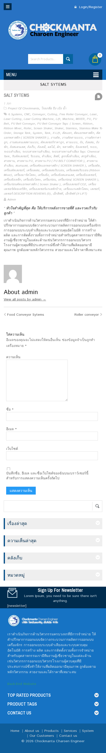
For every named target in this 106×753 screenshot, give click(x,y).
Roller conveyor (86, 314)
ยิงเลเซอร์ (81, 147)
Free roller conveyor (73, 114)
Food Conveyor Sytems (25, 314)
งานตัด (55, 138)
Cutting (52, 114)
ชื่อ (9, 409)
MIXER (80, 119)
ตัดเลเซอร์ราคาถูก (52, 142)
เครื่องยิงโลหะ (32, 180)
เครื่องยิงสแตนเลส (62, 175)
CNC (27, 114)
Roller (27, 128)
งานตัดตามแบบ (72, 138)
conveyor (38, 114)
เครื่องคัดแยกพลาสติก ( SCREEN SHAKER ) (58, 166)
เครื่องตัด (94, 166)
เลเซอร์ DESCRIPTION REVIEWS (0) (27, 194)
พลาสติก (67, 147)
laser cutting (12, 119)
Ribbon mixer (12, 128)
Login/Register (90, 7)
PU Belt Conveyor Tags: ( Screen (59, 124)
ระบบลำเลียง (12, 152)
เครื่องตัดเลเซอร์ (14, 170)
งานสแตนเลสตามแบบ (23, 142)
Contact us (68, 735)
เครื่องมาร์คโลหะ (24, 175)
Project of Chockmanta (23, 108)
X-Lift (56, 133)
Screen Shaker (43, 128)
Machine (67, 119)
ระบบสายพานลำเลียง (35, 152)
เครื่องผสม (32, 170)
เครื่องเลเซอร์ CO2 (74, 184)
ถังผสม (89, 142)
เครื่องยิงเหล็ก (12, 180)
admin (11, 200)
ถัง (81, 142)
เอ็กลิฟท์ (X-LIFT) (76, 194)
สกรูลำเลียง (88, 156)
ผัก (58, 147)
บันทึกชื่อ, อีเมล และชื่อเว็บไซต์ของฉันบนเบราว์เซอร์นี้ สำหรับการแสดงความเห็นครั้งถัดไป (47, 476)
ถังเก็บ (31, 147)
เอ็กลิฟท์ (58, 194)
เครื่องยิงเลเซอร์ (86, 175)
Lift (58, 119)
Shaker (58, 128)
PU (89, 119)
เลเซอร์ (94, 189)
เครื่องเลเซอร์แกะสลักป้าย (45, 189)
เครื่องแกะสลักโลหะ (75, 189)
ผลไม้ (51, 147)
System (37, 133)
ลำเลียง (46, 156)
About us (32, 730)
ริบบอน (34, 156)
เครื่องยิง (43, 175)
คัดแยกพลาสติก (84, 133)
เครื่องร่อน (49, 180)
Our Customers (42, 735)
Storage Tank (21, 133)
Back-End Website (21, 684)
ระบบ (93, 147)
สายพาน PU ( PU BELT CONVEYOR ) (59, 161)
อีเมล (11, 429)
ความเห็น (13, 357)
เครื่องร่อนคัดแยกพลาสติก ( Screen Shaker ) (32, 184)
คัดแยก (66, 133)
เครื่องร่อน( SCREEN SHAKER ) (78, 180)
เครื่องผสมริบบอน (53, 170)
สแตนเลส (21, 166)
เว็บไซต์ (12, 448)
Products (51, 730)
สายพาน (9, 161)
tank (47, 133)
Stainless (71, 128)
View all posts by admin (25, 299)
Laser (93, 114)
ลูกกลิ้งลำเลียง (70, 156)
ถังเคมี (41, 147)
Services (70, 730)
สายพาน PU (25, 161)
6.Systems (15, 114)
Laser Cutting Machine (38, 119)
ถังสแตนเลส (17, 147)
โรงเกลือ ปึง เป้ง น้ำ (53, 108)
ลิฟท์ (56, 156)
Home (15, 730)
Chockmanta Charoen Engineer (60, 741)
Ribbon (87, 124)
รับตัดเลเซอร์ (20, 156)
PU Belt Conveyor (23, 124)
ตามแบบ (71, 142)
